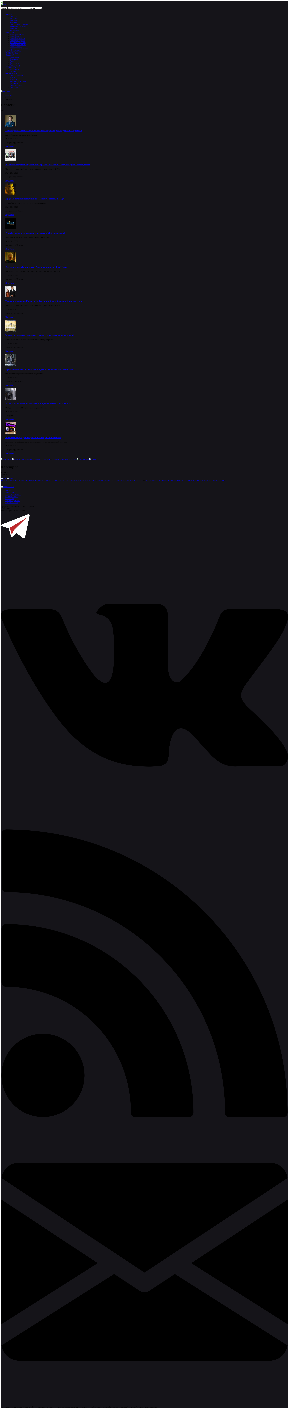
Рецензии (13, 28)
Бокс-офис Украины (17, 41)
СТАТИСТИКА (11, 53)
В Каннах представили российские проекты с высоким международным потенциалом (47, 164)
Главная (8, 95)
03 (27, 481)
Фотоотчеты (14, 63)
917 (26, 459)
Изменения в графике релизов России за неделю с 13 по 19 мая (36, 267)
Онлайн (13, 61)
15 (54, 481)
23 (2, 481)
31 (20, 481)
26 (8, 481)
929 (59, 459)
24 (4, 481)
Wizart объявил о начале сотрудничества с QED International (35, 233)
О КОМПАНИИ (11, 73)
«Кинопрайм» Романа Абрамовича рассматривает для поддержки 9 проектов (43, 130)
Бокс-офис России (17, 35)
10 (42, 481)
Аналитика (14, 20)
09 (40, 481)
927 (53, 459)
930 (62, 459)
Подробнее (9, 146)
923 (43, 459)
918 (29, 459)
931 (64, 459)
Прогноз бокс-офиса (18, 45)
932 (67, 459)
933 (70, 459)
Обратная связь (16, 85)
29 (15, 481)
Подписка (14, 87)
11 (44, 481)
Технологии (14, 30)
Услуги (12, 77)
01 (22, 481)
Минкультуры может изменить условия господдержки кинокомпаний (39, 335)
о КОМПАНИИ (11, 503)
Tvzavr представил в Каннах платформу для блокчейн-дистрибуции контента (43, 301)
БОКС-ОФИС (10, 32)
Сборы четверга (16, 47)
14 (119, 481)
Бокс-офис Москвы (17, 39)
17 (58, 481)
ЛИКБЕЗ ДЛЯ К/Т (12, 67)
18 (60, 481)
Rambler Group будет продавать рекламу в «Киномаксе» (33, 437)
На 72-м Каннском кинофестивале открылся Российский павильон (38, 403)
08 (38, 481)
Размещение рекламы (18, 81)
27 (11, 481)
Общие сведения (16, 75)
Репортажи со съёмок (18, 26)
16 (56, 481)
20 (132, 481)
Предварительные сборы (19, 49)
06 (33, 481)
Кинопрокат (14, 57)
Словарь (13, 71)
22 (69, 481)
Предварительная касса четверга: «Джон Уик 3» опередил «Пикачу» (39, 369)
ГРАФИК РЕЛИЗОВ (13, 51)
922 (40, 459)
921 (37, 459)
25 (6, 481)
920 (34, 459)
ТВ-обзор (13, 22)
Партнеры (14, 83)
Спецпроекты (15, 65)
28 (13, 481)
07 (36, 481)
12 (47, 481)
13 (49, 481)
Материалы (14, 69)
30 (87, 481)
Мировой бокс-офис (18, 43)
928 (56, 459)
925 (48, 459)
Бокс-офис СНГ (16, 37)
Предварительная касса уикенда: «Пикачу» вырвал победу (34, 199)
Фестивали (14, 59)
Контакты (13, 79)
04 (29, 481)
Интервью (14, 18)
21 (67, 481)
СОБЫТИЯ (9, 55)
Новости (8, 14)
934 (72, 459)
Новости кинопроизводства (20, 24)
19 (63, 481)
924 (45, 459)
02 (24, 481)
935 (75, 459)
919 (32, 459)
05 (31, 481)
